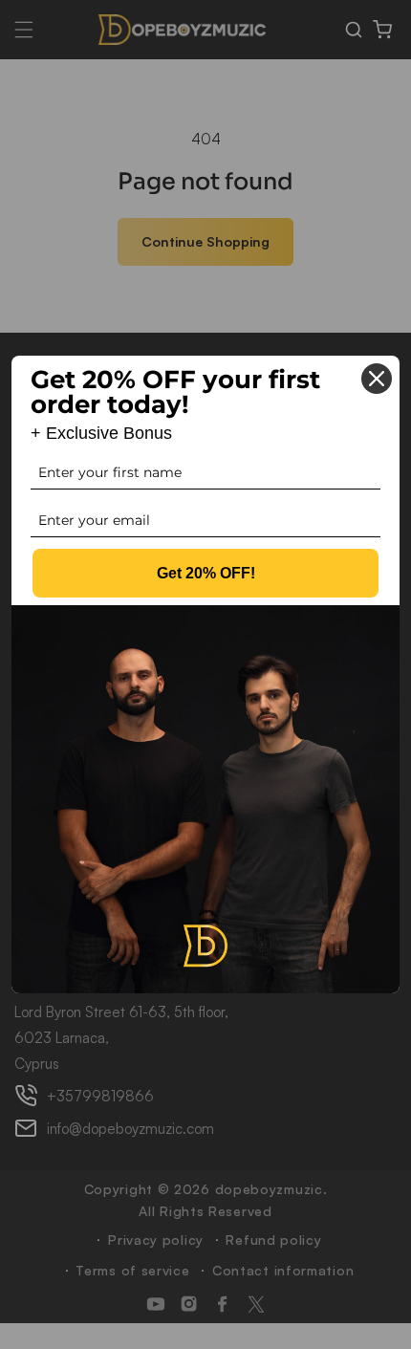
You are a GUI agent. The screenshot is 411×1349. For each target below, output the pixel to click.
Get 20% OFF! (206, 573)
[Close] (377, 379)
